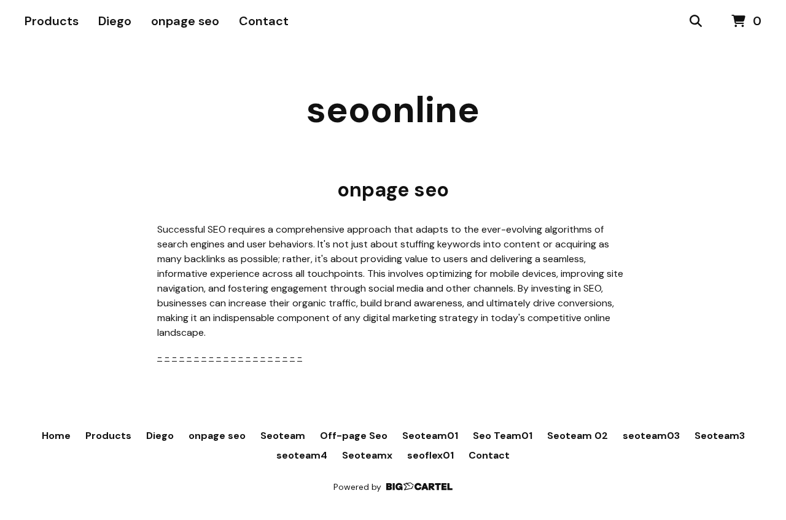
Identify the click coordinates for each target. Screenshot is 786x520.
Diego (114, 21)
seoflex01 (430, 455)
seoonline (393, 109)
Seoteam (282, 435)
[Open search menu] (696, 21)
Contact (264, 21)
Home (56, 435)
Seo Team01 (502, 435)
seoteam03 (651, 435)
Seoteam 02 (577, 435)
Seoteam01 (430, 435)
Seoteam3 (720, 435)
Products (52, 21)
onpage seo (185, 21)
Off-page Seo (353, 435)
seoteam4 (301, 455)
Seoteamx (367, 455)
